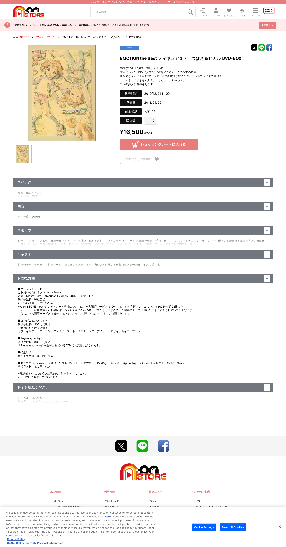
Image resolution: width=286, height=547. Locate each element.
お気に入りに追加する (139, 159)
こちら (99, 313)
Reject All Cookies (233, 527)
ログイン (154, 501)
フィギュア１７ (45, 37)
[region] (143, 527)
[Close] (279, 526)
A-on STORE (21, 37)
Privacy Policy (16, 539)
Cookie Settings (204, 527)
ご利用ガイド (112, 501)
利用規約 (58, 501)
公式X (197, 501)
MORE (266, 25)
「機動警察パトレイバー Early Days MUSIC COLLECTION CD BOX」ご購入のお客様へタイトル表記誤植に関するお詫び (80, 24)
